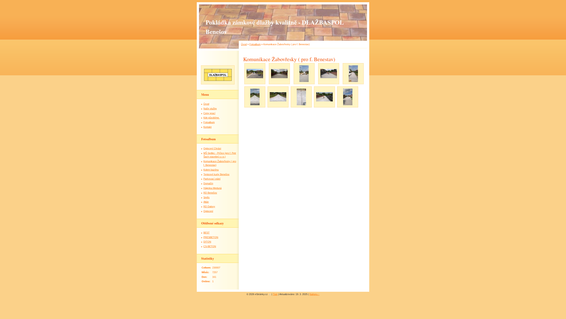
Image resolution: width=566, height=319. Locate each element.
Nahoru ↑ (314, 294)
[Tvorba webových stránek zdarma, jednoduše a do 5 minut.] (270, 295)
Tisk (275, 294)
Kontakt (207, 127)
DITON (207, 241)
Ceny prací (209, 113)
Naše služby (210, 108)
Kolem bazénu (211, 169)
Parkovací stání (211, 178)
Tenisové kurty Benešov (216, 174)
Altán (206, 201)
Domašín (208, 183)
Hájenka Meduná (212, 188)
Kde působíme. (211, 117)
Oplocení (208, 211)
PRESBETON (210, 237)
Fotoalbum (255, 44)
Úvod (244, 44)
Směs (206, 197)
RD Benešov (210, 192)
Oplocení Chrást (212, 148)
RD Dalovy (209, 206)
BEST (206, 232)
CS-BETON (209, 246)
